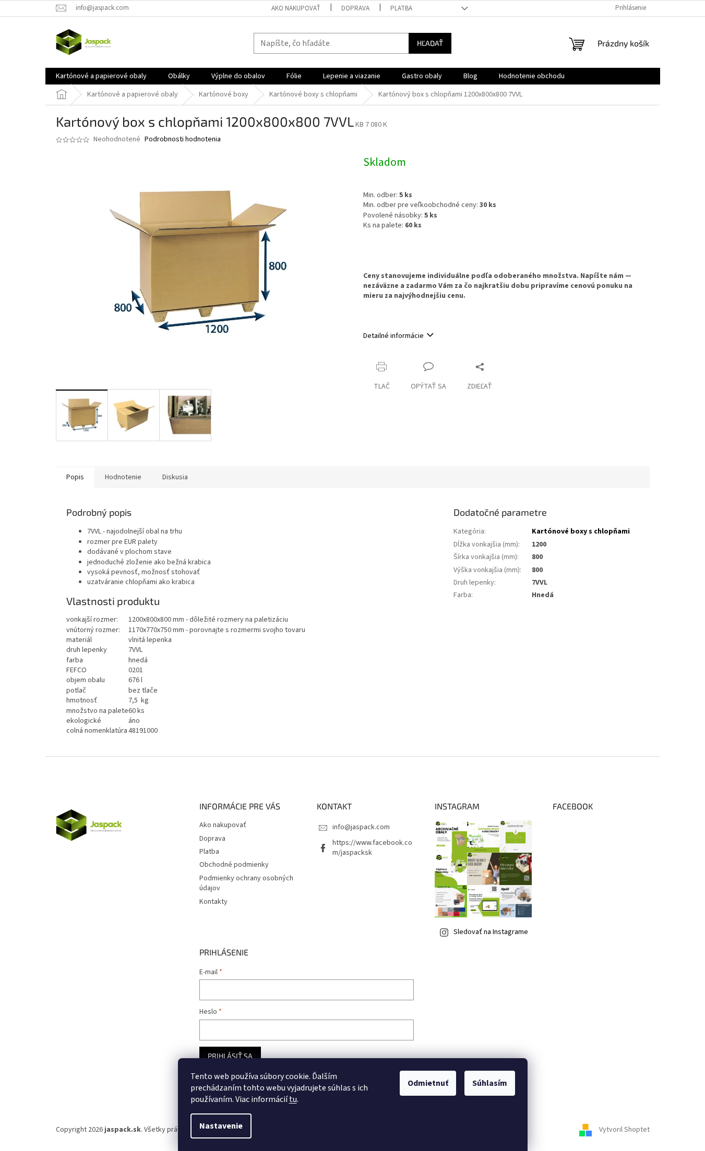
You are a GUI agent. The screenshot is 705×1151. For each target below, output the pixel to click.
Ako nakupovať (295, 8)
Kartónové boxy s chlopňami (581, 531)
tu (293, 1099)
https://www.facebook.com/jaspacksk (372, 848)
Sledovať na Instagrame (490, 932)
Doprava (355, 8)
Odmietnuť (428, 1083)
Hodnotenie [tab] (123, 477)
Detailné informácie (393, 336)
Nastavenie (221, 1126)
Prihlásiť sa (230, 1055)
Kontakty (213, 901)
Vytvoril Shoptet (624, 1129)
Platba (401, 8)
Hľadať (430, 43)
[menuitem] (101, 76)
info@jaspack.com (361, 827)
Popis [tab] (75, 477)
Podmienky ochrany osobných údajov (246, 883)
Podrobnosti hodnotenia (183, 139)
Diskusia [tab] (175, 477)
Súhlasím (489, 1083)
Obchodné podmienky (234, 864)
